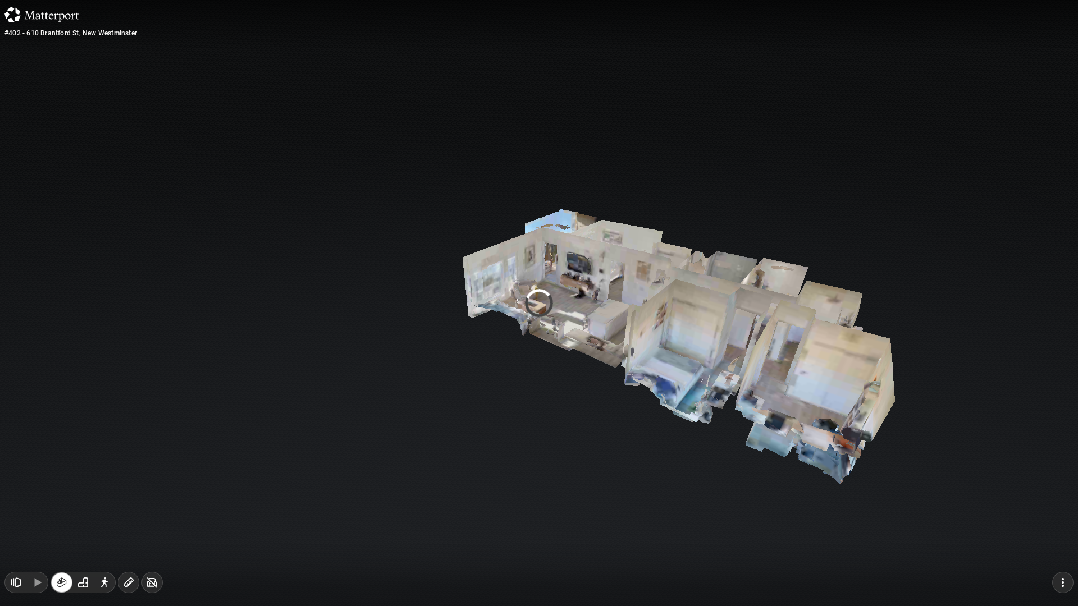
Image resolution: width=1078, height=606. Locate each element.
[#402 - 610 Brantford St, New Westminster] (539, 303)
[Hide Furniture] (152, 582)
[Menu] (1063, 582)
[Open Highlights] (16, 582)
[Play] (37, 582)
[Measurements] (128, 582)
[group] (83, 582)
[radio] (61, 582)
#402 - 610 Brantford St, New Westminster (70, 33)
